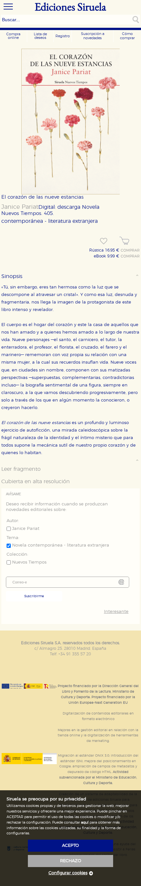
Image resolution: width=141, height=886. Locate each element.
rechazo (70, 861)
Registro (62, 36)
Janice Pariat (19, 207)
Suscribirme (34, 596)
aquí (85, 822)
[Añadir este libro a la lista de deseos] (103, 241)
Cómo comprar (127, 36)
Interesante (116, 612)
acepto (70, 846)
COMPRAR (130, 250)
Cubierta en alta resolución (35, 481)
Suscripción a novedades (92, 36)
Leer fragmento (21, 469)
